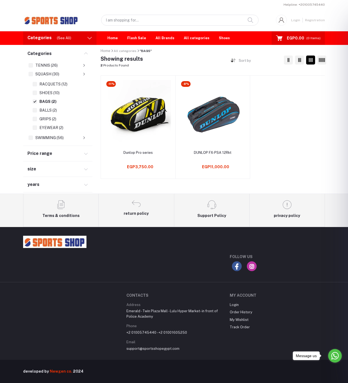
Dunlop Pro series (138, 153)
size (31, 168)
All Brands (165, 38)
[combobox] (259, 61)
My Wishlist (239, 320)
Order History (241, 312)
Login (295, 20)
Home (112, 38)
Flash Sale (136, 38)
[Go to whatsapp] (335, 356)
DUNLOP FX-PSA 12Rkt (212, 153)
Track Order (240, 327)
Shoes (224, 38)
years (33, 184)
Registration (315, 20)
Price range (39, 153)
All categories (196, 38)
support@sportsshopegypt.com (152, 349)
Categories (39, 53)
